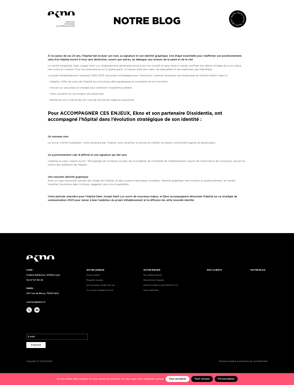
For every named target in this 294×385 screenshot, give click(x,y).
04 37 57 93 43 (34, 280)
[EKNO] (61, 19)
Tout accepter (177, 379)
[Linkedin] (37, 310)
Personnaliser (226, 379)
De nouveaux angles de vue (101, 285)
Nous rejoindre (150, 290)
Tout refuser (202, 379)
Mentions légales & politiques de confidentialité (243, 361)
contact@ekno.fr (35, 302)
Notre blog (258, 270)
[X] (29, 310)
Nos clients (214, 270)
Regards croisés (95, 280)
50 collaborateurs (152, 275)
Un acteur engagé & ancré (100, 290)
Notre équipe (151, 270)
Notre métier (93, 275)
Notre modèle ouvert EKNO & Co (160, 285)
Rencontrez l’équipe (153, 280)
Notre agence (95, 270)
